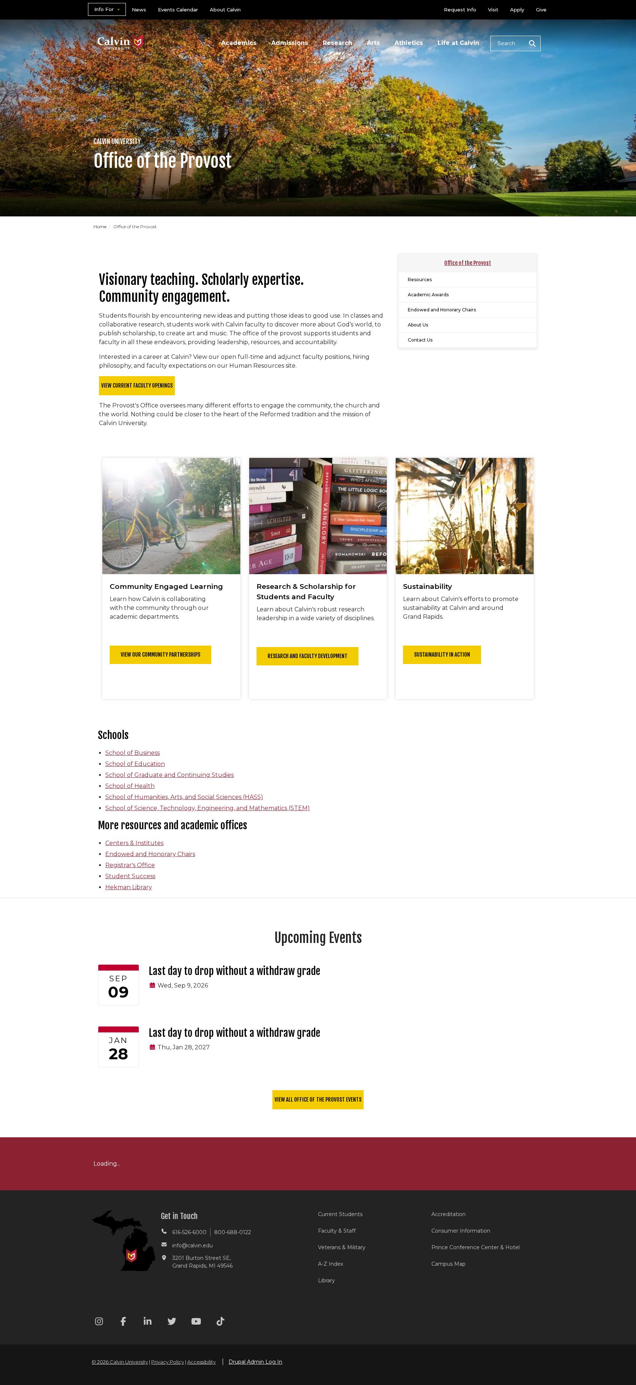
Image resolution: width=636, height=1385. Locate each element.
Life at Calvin (458, 42)
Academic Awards (428, 294)
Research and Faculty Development (307, 656)
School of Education (135, 763)
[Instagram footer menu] (99, 1322)
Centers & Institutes (134, 843)
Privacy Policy (167, 1362)
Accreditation (448, 1214)
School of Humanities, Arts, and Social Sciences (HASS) (184, 797)
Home (100, 226)
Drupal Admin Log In (255, 1361)
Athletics (409, 42)
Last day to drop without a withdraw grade (234, 971)
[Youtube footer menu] (196, 1322)
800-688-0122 (232, 1232)
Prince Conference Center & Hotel (475, 1247)
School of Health (130, 785)
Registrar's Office (130, 865)
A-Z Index (330, 1264)
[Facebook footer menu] (123, 1322)
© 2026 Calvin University (120, 1362)
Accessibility (201, 1362)
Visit (493, 10)
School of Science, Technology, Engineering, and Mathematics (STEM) (207, 808)
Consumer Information (460, 1230)
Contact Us (420, 340)
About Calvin (225, 10)
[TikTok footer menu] (220, 1322)
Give (541, 10)
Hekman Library (128, 887)
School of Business (132, 752)
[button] (515, 43)
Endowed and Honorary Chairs (442, 309)
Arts (373, 42)
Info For (104, 9)
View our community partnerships (160, 654)
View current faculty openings (137, 385)
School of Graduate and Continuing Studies (169, 774)
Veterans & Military (341, 1247)
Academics (239, 42)
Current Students (340, 1214)
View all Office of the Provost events (318, 1099)
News (139, 10)
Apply (517, 10)
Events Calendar (178, 10)
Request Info (460, 10)
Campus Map (448, 1264)
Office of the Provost (467, 262)
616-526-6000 (189, 1232)
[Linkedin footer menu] (147, 1322)
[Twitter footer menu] (171, 1322)
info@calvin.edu (192, 1245)
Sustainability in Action (442, 654)
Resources (420, 279)
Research (337, 42)
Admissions (289, 42)
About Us (418, 325)
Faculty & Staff (337, 1230)
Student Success (130, 876)
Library (326, 1280)
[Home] (125, 32)
